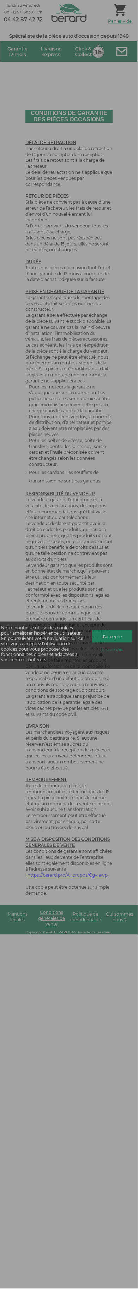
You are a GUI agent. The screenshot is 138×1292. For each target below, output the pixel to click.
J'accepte (112, 636)
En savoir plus (111, 649)
